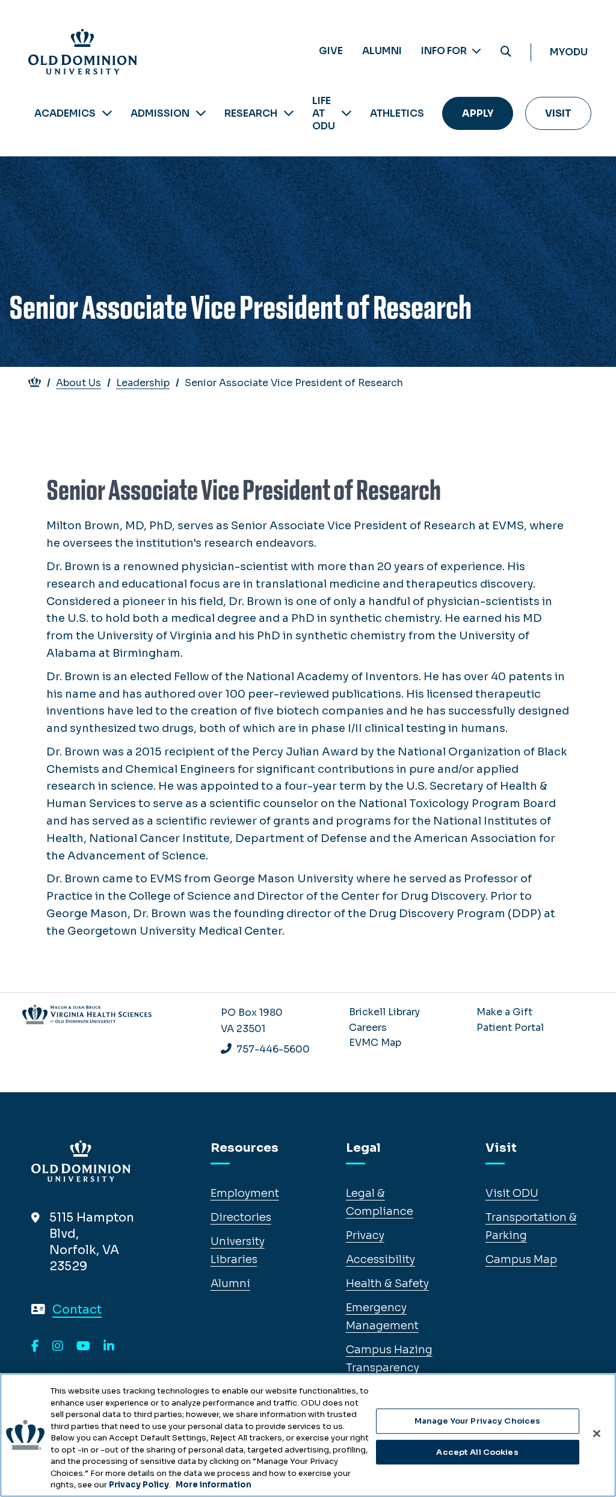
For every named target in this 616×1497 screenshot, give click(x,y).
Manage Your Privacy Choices (477, 1421)
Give (331, 51)
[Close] (597, 1434)
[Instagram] (57, 1346)
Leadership (143, 383)
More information (213, 1485)
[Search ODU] (505, 52)
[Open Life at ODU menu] (346, 113)
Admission (160, 113)
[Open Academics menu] (107, 113)
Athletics (397, 113)
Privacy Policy (139, 1485)
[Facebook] (35, 1346)
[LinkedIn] (108, 1346)
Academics (65, 113)
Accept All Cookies (477, 1452)
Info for (445, 51)
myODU (569, 52)
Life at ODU (323, 113)
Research (250, 113)
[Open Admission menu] (201, 113)
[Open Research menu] (288, 113)
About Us (78, 383)
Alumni (382, 51)
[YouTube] (83, 1346)
